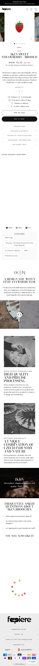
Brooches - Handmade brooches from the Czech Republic (19, 244)
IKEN (19, 51)
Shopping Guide (19, 629)
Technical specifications (19, 135)
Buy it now (19, 119)
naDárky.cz (18, 645)
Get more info (19, 144)
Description (19, 126)
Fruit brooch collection (12, 251)
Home (19, 47)
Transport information (19, 140)
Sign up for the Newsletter (19, 639)
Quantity (19, 87)
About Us (19, 634)
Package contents (19, 131)
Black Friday (9, 238)
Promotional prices (11, 256)
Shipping (16, 65)
